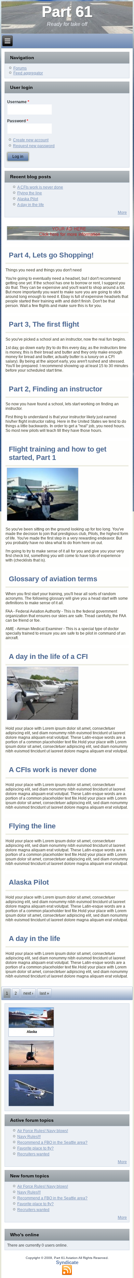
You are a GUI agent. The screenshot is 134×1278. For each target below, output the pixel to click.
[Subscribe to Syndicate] (67, 1270)
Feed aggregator (28, 73)
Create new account (30, 140)
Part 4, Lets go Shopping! (51, 255)
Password (17, 121)
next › (28, 993)
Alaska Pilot (27, 199)
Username (18, 102)
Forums (20, 68)
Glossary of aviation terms (53, 579)
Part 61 (67, 11)
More (122, 212)
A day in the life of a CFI (48, 656)
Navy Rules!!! (29, 1136)
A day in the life (30, 204)
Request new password (34, 146)
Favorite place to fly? (35, 1148)
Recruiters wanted (33, 1154)
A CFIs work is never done (40, 187)
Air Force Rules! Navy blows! (42, 1131)
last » (44, 993)
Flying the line (29, 193)
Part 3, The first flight (44, 324)
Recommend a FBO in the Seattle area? (52, 1142)
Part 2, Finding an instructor (55, 389)
